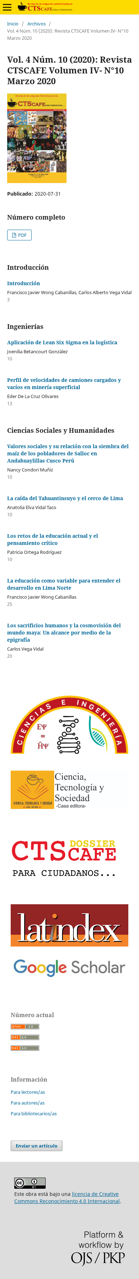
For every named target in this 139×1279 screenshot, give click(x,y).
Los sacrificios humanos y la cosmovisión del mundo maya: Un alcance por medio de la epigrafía (64, 632)
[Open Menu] (7, 7)
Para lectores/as (28, 1092)
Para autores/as (28, 1103)
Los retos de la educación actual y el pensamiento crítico (52, 539)
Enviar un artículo (36, 1146)
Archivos (36, 23)
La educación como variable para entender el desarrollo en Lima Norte (63, 584)
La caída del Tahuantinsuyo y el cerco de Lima (65, 498)
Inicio (13, 23)
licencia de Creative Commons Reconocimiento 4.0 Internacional (67, 1197)
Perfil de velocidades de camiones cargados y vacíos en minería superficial (64, 384)
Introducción (23, 283)
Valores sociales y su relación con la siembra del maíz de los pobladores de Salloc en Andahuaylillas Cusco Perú (68, 453)
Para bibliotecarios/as (34, 1113)
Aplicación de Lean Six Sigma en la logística (62, 342)
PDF (22, 235)
